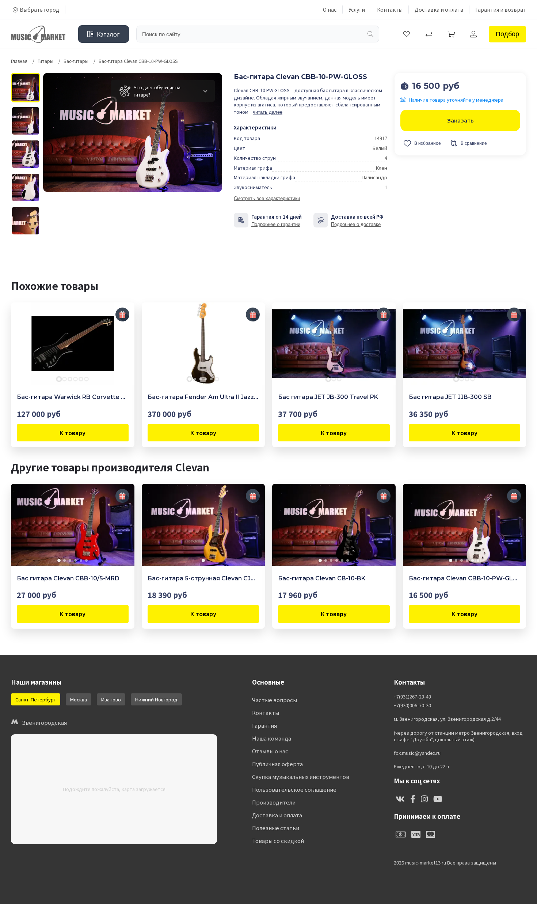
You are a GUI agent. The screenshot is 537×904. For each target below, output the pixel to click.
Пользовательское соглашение (294, 789)
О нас (329, 9)
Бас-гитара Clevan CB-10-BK (321, 578)
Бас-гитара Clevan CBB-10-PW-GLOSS (465, 578)
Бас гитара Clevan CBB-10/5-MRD (68, 578)
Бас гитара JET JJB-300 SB (450, 396)
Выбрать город (39, 9)
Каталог (108, 34)
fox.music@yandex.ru (417, 753)
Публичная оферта (277, 764)
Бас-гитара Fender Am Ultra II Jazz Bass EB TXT (203, 396)
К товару (72, 432)
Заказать (460, 120)
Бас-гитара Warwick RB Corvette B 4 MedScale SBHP (73, 396)
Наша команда (271, 738)
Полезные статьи (275, 828)
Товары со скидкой (278, 840)
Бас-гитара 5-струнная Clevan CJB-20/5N (203, 578)
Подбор (507, 34)
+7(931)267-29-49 (412, 696)
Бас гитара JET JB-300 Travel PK (328, 396)
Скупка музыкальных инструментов (300, 776)
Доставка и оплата (439, 9)
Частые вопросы (274, 700)
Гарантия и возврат (500, 9)
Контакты (390, 9)
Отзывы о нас (270, 751)
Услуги (357, 9)
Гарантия (264, 725)
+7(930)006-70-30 (412, 705)
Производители (274, 802)
